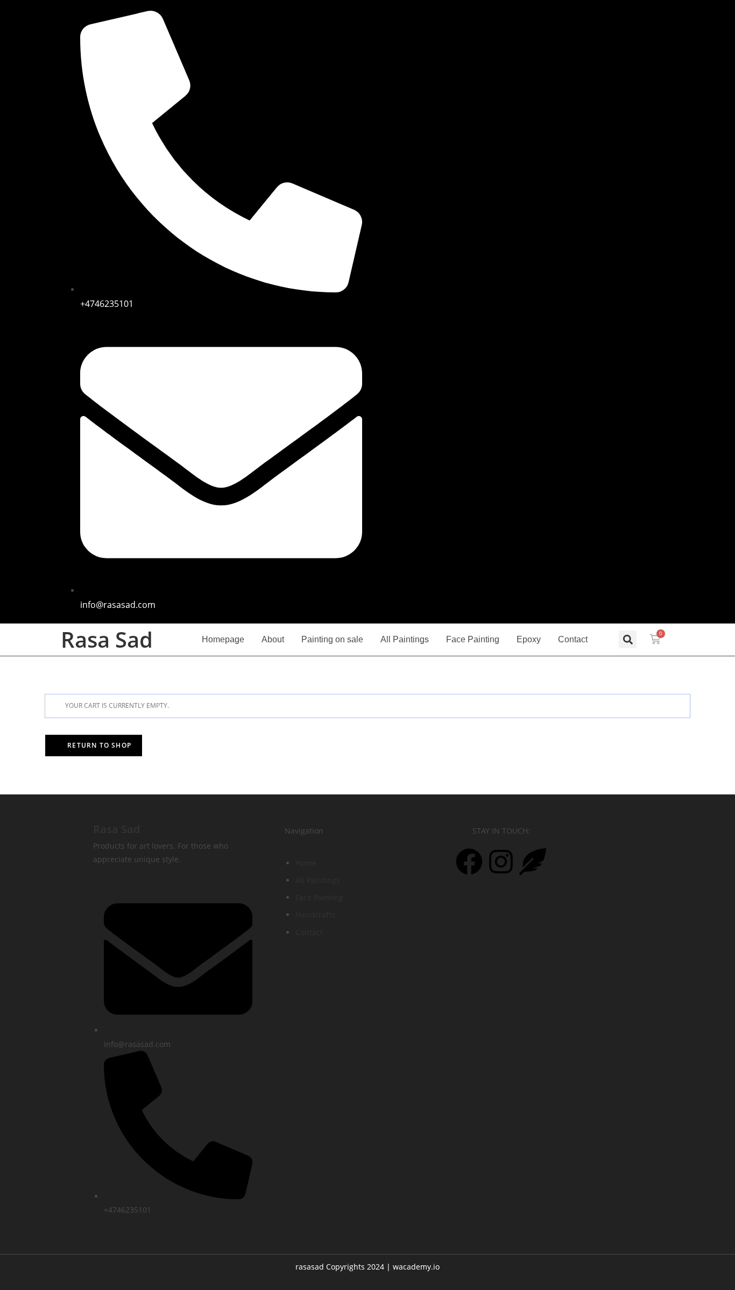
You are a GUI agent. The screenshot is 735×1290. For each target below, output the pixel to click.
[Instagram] (612, 16)
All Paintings (404, 639)
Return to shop (98, 745)
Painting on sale (332, 639)
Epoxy (529, 639)
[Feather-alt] (644, 16)
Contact (573, 639)
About (273, 639)
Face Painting (472, 639)
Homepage (223, 639)
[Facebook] (581, 16)
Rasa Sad (116, 829)
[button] (628, 639)
